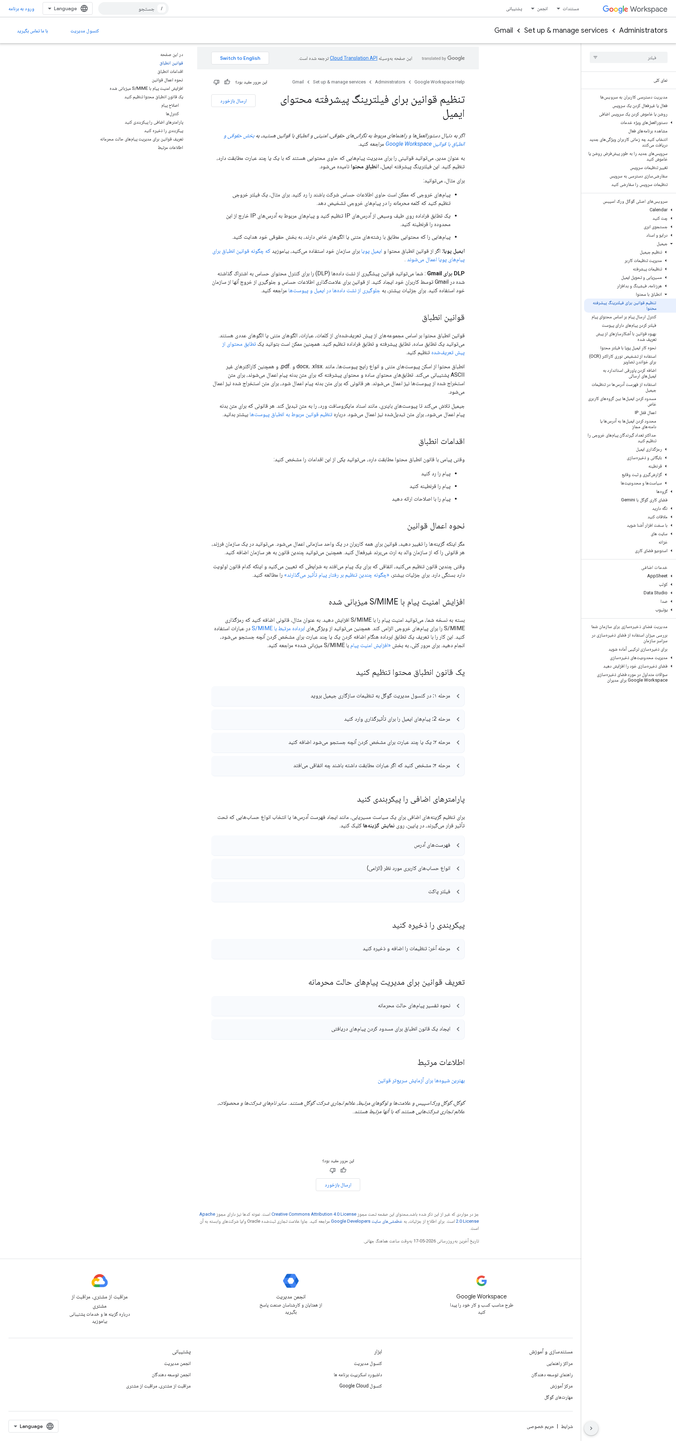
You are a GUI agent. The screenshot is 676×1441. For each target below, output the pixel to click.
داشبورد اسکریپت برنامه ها (358, 1374)
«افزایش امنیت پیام (370, 645)
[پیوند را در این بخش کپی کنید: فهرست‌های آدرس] (407, 846)
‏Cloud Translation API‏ (353, 58)
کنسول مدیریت (84, 30)
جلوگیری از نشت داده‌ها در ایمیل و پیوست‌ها (334, 290)
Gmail (503, 30)
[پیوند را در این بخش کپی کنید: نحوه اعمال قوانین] (400, 526)
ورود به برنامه (21, 8)
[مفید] (227, 82)
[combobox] (133, 8)
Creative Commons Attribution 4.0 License (313, 1214)
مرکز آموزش (561, 1386)
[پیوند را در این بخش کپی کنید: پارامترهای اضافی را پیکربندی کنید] (350, 799)
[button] (630, 122)
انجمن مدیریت (177, 1363)
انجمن (542, 8)
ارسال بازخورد (233, 101)
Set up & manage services (566, 30)
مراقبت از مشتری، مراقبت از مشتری (158, 1386)
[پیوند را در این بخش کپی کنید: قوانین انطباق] (415, 318)
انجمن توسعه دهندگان (171, 1374)
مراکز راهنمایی (559, 1363)
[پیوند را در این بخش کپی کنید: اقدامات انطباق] (411, 442)
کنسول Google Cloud (360, 1386)
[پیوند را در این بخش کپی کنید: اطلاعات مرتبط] (410, 1063)
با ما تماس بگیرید (32, 30)
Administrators (643, 30)
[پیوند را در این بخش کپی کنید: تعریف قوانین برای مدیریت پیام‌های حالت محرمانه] (299, 982)
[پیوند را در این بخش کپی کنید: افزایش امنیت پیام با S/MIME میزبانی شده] (321, 602)
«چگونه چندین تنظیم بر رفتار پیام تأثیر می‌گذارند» (336, 574)
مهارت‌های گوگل (558, 1397)
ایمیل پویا (371, 251)
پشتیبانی (514, 8)
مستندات (571, 8)
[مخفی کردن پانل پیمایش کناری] (591, 1428)
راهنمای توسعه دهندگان (552, 1374)
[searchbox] (629, 57)
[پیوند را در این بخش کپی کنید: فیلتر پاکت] (421, 892)
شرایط (567, 1426)
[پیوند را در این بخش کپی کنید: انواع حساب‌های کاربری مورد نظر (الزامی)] (360, 869)
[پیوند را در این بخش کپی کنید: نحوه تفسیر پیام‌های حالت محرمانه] (371, 1006)
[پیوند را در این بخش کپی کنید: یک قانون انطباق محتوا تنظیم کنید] (347, 673)
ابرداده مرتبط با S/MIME (278, 628)
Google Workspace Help (439, 81)
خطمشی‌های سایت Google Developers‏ (366, 1221)
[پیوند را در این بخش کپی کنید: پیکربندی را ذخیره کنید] (383, 925)
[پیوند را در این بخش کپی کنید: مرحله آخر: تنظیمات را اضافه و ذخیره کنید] (356, 949)
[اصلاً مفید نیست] (216, 82)
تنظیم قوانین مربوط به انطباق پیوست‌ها (291, 414)
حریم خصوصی (540, 1426)
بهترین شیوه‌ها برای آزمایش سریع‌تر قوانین (421, 1080)
